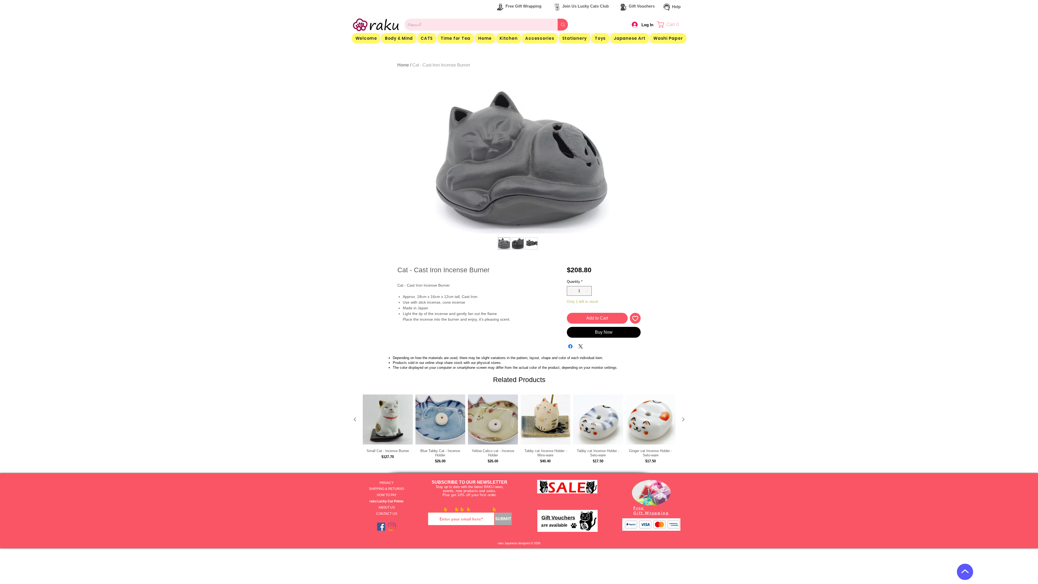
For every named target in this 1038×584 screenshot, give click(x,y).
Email (500, 56)
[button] (546, 46)
